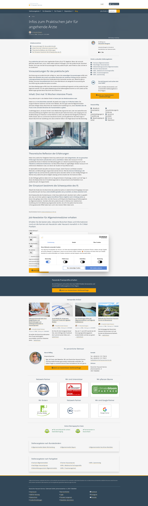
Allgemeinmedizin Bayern (68, 447)
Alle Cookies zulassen (96, 268)
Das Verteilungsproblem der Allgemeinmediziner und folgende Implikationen (85, 320)
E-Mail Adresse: (33, 231)
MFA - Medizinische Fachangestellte (71, 465)
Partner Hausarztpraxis (68, 463)
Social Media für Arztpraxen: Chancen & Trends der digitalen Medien (61, 320)
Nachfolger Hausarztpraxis (40, 465)
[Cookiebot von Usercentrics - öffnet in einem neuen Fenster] (100, 237)
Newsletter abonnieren (67, 500)
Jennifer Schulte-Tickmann (39, 329)
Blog (76, 11)
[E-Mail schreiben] (99, 52)
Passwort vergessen (66, 497)
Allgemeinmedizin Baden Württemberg (43, 447)
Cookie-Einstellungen (36, 500)
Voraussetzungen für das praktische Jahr (44, 46)
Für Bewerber (47, 11)
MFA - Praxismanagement (68, 468)
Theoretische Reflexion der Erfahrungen (44, 50)
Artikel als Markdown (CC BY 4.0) (48, 212)
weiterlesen (37, 340)
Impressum (33, 492)
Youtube (94, 497)
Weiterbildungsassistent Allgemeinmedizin (44, 468)
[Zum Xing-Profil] (100, 52)
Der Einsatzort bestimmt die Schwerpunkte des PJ (46, 52)
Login (102, 4)
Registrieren (114, 4)
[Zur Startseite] (29, 16)
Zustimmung (50, 242)
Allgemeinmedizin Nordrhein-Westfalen (101, 447)
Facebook (94, 492)
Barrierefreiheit (64, 492)
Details (74, 242)
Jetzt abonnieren (39, 270)
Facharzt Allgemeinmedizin (40, 463)
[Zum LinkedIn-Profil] (102, 52)
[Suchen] (118, 11)
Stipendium (68, 11)
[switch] (65, 262)
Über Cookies (97, 242)
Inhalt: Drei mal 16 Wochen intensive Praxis (44, 48)
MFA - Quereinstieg (95, 463)
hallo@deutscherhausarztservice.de (101, 360)
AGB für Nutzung (35, 494)
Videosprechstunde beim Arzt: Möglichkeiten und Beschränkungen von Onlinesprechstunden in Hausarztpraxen (38, 322)
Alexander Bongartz (37, 32)
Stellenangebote (34, 11)
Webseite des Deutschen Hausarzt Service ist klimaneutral (108, 319)
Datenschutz (33, 497)
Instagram (94, 494)
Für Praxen (57, 11)
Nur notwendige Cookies (73, 268)
